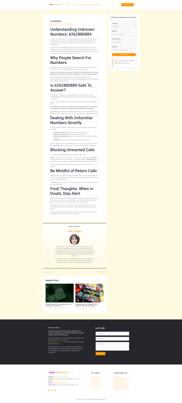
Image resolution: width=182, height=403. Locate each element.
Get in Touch (100, 353)
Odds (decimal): (116, 39)
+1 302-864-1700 (57, 381)
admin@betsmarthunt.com (57, 342)
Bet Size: (114, 31)
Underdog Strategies (119, 382)
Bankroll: (114, 46)
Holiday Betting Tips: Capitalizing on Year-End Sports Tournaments (59, 305)
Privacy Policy (94, 378)
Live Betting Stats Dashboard (122, 385)
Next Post (102, 272)
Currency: (115, 23)
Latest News (117, 376)
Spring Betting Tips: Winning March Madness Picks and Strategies (86, 305)
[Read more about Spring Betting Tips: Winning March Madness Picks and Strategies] (89, 293)
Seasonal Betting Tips (57, 24)
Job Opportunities (96, 380)
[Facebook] (52, 390)
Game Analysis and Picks (120, 380)
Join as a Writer (95, 382)
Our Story (93, 387)
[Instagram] (55, 390)
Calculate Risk (124, 54)
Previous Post (47, 272)
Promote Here (95, 384)
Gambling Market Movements (122, 378)
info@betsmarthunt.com (59, 383)
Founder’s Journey (96, 376)
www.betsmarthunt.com (61, 376)
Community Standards (97, 385)
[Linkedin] (49, 390)
